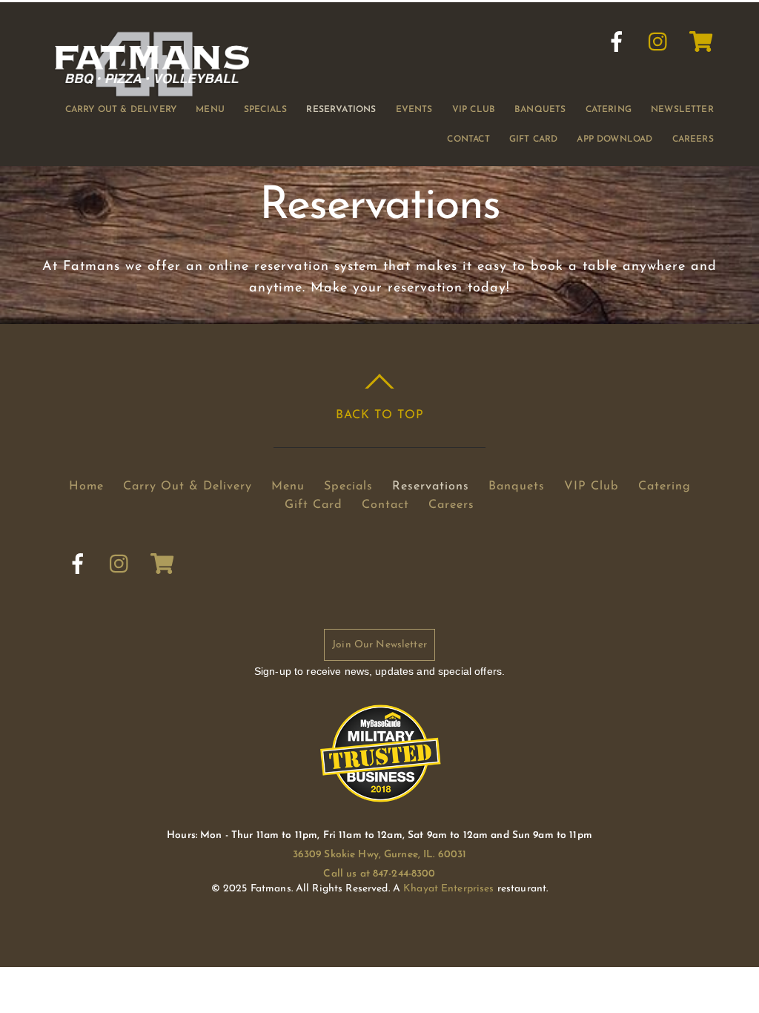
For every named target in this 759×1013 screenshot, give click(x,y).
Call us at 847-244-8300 (379, 874)
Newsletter (682, 109)
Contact (468, 139)
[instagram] (659, 42)
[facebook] (616, 42)
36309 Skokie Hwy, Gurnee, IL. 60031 (380, 854)
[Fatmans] (152, 92)
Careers (693, 139)
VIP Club (473, 109)
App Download (614, 139)
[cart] (701, 42)
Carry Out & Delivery (121, 109)
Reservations (341, 109)
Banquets (540, 109)
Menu (210, 109)
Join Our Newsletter (379, 645)
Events (414, 109)
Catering (609, 109)
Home (86, 486)
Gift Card (533, 139)
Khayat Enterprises (448, 888)
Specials (265, 109)
